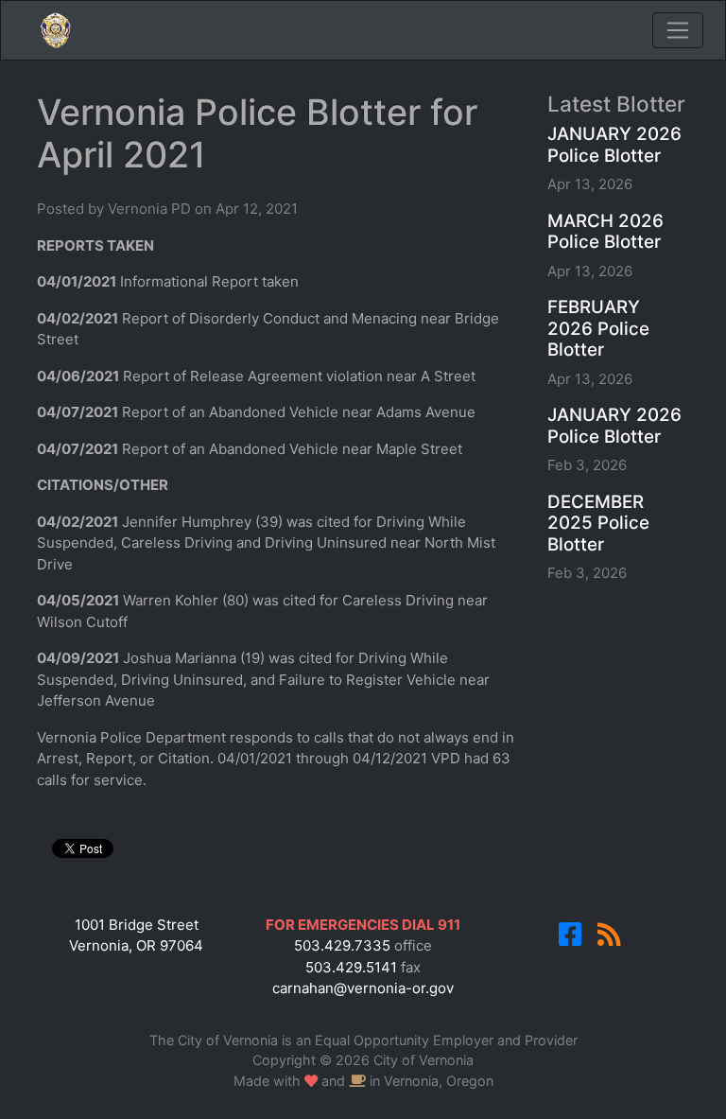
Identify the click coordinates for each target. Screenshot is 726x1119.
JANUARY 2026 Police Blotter (614, 144)
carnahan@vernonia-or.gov (363, 988)
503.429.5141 (351, 967)
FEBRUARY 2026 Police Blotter (598, 328)
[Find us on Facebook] (570, 934)
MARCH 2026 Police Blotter (605, 232)
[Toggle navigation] (677, 30)
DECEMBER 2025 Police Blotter (598, 523)
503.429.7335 (342, 945)
